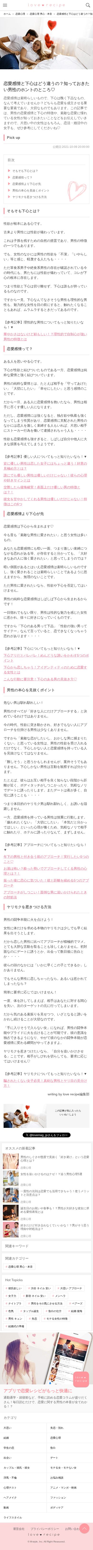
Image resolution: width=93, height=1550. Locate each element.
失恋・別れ (56, 1427)
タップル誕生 (31, 1311)
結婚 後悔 (76, 1311)
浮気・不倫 (10, 1477)
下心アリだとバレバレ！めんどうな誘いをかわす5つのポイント (46, 658)
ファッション (58, 1497)
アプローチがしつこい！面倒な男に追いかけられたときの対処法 (45, 894)
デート (54, 1457)
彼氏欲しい (14, 1288)
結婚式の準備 (16, 1326)
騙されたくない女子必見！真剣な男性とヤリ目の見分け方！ (45, 1083)
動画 (6, 1507)
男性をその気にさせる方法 (46, 1303)
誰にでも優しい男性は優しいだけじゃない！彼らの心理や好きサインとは (45, 477)
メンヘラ (60, 1295)
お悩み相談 (56, 1477)
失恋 (34, 1318)
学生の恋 (9, 1447)
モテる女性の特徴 (56, 1318)
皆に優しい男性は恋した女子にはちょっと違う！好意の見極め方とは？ (45, 466)
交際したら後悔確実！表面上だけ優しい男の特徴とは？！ (42, 489)
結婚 (6, 1437)
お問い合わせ (73, 1529)
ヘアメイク (10, 1497)
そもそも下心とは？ (25, 171)
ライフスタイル (13, 1517)
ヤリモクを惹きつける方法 (29, 197)
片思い (7, 1427)
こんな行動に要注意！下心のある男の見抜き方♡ (40, 679)
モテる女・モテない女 (63, 1467)
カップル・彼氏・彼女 (17, 1467)
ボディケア (56, 1507)
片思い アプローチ (71, 1288)
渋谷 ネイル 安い (41, 1288)
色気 (11, 1311)
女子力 (12, 1295)
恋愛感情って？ (22, 177)
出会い (7, 1457)
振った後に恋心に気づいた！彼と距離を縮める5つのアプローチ (46, 882)
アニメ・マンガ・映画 (63, 1487)
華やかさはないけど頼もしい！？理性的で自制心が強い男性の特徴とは (45, 336)
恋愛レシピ (46, 5)
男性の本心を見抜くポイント (31, 190)
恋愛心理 (55, 1437)
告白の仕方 (55, 1311)
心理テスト (10, 1487)
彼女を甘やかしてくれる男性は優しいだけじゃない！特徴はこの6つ (45, 501)
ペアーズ (77, 1303)
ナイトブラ (14, 1303)
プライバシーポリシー (45, 1529)
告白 (53, 1447)
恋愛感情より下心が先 (26, 184)
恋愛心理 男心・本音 (20, 1266)
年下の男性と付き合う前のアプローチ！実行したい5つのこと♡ (46, 859)
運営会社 (19, 1529)
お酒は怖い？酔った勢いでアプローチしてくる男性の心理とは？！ (45, 871)
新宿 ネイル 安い (36, 1295)
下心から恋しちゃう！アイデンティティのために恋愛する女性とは (45, 669)
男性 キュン (15, 1318)
